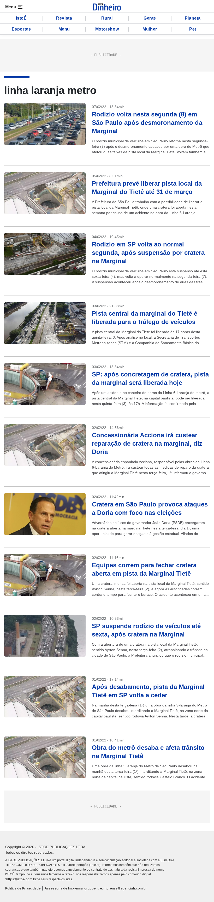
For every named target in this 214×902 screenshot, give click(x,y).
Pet (192, 29)
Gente (150, 18)
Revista (64, 18)
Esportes (21, 29)
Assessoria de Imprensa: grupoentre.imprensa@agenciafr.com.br (96, 888)
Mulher (149, 29)
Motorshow (107, 29)
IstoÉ (21, 18)
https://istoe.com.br (21, 879)
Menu (64, 29)
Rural (107, 18)
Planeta (193, 18)
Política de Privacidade (23, 888)
